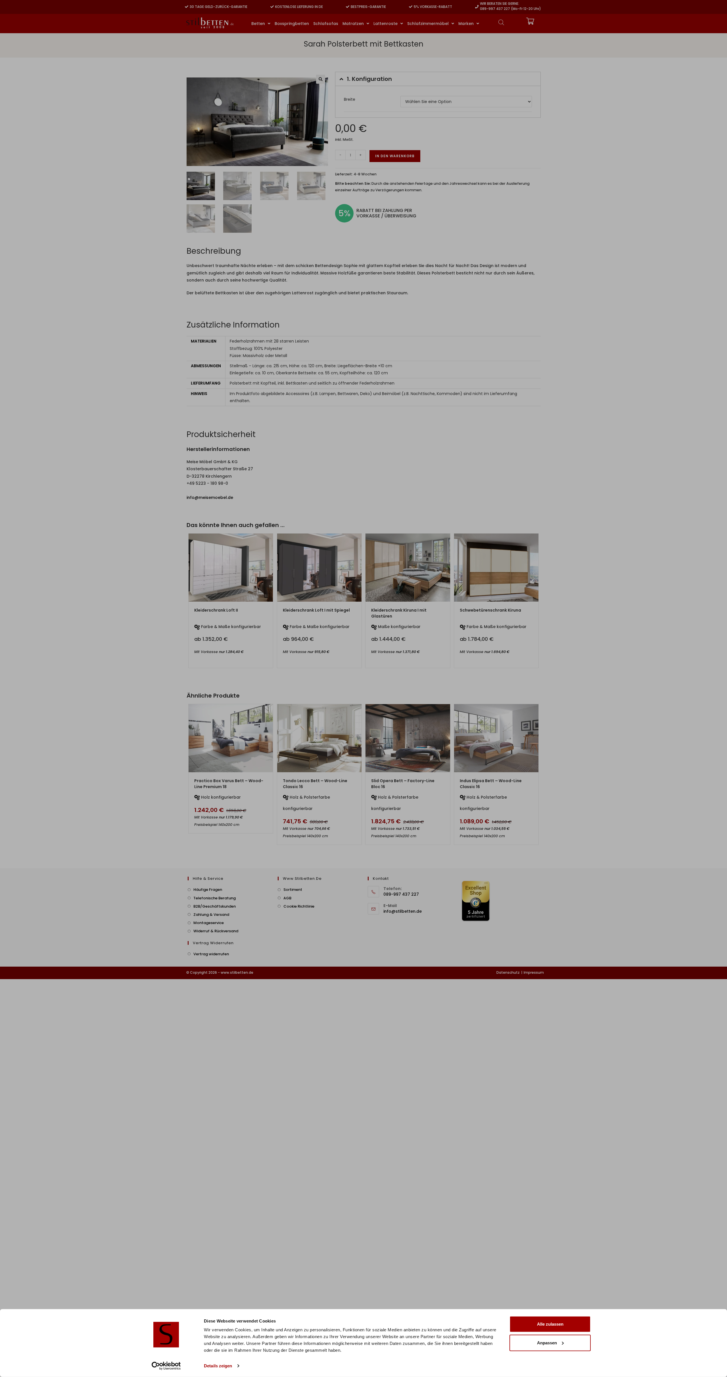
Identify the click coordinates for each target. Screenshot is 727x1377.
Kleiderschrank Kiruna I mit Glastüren (399, 613)
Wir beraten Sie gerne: (499, 3)
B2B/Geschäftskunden (214, 906)
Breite (349, 99)
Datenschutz (508, 972)
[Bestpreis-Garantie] (347, 7)
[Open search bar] (501, 22)
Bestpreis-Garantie (368, 6)
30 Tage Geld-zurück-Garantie (218, 6)
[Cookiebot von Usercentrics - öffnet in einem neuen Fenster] (166, 1366)
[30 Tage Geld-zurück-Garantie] (186, 7)
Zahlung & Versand (211, 914)
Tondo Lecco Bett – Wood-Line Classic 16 (315, 784)
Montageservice (208, 922)
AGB (287, 898)
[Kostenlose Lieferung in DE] (272, 7)
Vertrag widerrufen (211, 954)
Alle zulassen (550, 1324)
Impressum (534, 972)
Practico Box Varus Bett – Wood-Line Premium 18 (228, 784)
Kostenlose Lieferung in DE (299, 6)
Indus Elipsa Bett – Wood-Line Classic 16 (491, 784)
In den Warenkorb (395, 156)
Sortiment (292, 889)
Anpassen (547, 1342)
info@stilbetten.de (402, 911)
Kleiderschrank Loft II (216, 610)
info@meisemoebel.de (210, 497)
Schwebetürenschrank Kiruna (490, 610)
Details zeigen (218, 1365)
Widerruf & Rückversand (215, 931)
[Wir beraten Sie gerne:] (477, 7)
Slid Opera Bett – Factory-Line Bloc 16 (402, 784)
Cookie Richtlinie (298, 906)
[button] (320, 79)
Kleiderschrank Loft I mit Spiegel (316, 610)
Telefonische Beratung (214, 898)
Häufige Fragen (207, 889)
